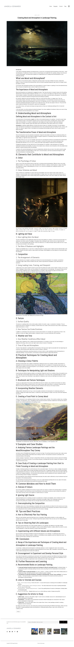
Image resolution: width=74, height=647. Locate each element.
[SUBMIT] (63, 622)
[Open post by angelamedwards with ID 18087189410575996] (49, 631)
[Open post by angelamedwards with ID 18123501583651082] (57, 631)
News (18, 611)
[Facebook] (9, 631)
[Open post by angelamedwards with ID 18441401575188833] (42, 631)
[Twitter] (12, 631)
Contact (61, 6)
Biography (56, 6)
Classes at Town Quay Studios (23, 591)
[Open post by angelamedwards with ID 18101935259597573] (34, 631)
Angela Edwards (37, 591)
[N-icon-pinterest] (14, 631)
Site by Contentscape (41, 643)
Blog (65, 6)
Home (50, 6)
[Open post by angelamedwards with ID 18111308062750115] (64, 631)
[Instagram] (7, 631)
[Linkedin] (17, 631)
